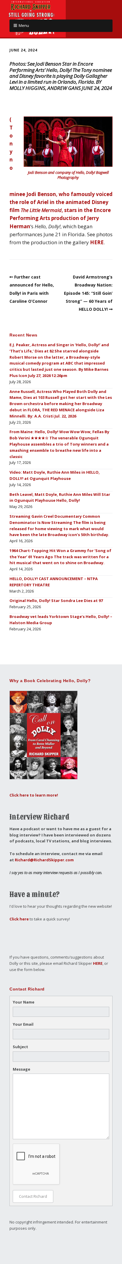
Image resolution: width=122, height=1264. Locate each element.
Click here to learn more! (33, 795)
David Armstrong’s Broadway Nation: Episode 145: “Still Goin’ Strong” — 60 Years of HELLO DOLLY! (88, 293)
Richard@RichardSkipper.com (44, 859)
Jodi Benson (41, 194)
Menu (24, 25)
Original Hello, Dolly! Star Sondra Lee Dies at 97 (56, 600)
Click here (19, 919)
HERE (97, 242)
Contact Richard (33, 1196)
